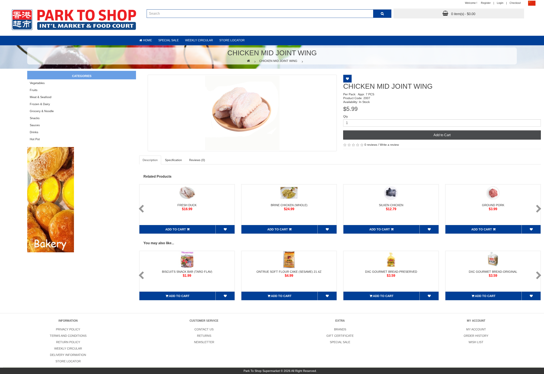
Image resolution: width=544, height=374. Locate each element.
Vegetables (37, 83)
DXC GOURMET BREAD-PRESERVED (391, 271)
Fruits (33, 90)
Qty (345, 116)
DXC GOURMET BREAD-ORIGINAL (493, 271)
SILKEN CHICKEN (391, 205)
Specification (173, 160)
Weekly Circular (199, 40)
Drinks (34, 132)
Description (150, 160)
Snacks (35, 118)
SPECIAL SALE (340, 342)
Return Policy (68, 342)
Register (486, 2)
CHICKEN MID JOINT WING (278, 61)
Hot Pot (35, 139)
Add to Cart (442, 135)
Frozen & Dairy (40, 104)
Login (500, 2)
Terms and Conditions (68, 335)
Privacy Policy (68, 329)
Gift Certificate (340, 335)
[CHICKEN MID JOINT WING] (242, 113)
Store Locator (232, 40)
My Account (476, 329)
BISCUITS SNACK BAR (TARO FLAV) (187, 271)
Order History (476, 335)
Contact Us (204, 329)
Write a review (389, 144)
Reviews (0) (197, 160)
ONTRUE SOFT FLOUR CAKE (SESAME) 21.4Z (289, 271)
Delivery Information (68, 355)
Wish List (476, 342)
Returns (204, 335)
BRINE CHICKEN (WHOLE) (289, 205)
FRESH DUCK (187, 205)
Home (147, 40)
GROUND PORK (493, 205)
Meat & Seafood (40, 97)
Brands (340, 329)
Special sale (168, 40)
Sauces (35, 125)
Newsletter (204, 342)
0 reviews (370, 144)
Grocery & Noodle (42, 111)
